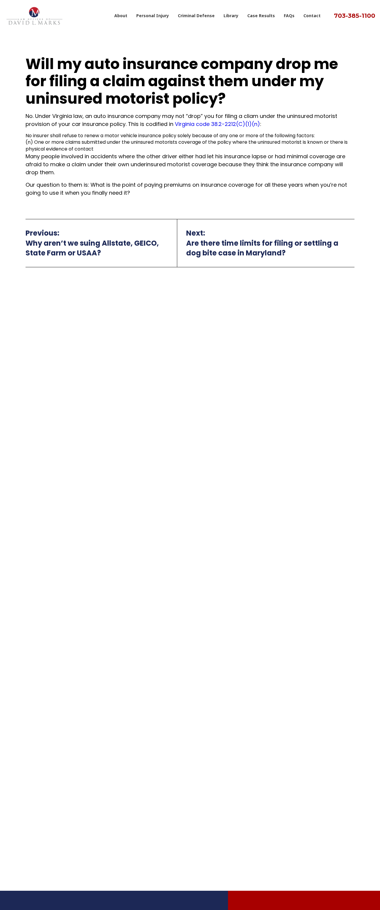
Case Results (261, 15)
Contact (312, 15)
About (120, 15)
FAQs (289, 15)
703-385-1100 (354, 15)
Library (231, 15)
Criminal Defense (196, 15)
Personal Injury (152, 15)
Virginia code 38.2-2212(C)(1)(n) (217, 124)
